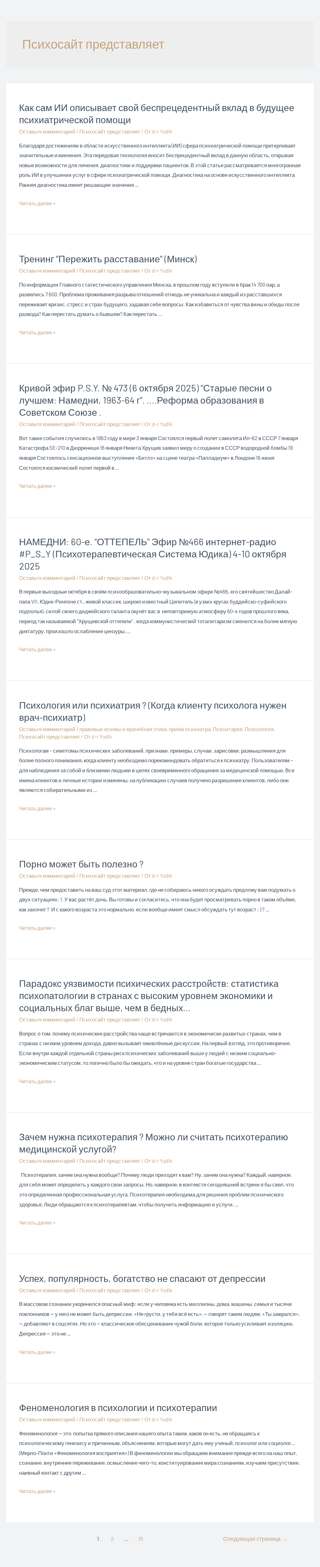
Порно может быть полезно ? (81, 863)
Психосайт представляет (109, 131)
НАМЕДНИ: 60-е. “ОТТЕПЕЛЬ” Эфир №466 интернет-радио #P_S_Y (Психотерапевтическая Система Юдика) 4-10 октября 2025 (152, 553)
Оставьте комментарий (47, 131)
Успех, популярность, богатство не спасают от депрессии (142, 1278)
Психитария (227, 729)
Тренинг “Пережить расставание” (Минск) (108, 258)
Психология (259, 729)
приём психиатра (190, 729)
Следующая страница (255, 1538)
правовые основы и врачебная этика (123, 729)
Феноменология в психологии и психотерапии (118, 1407)
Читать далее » (37, 203)
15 (140, 1538)
